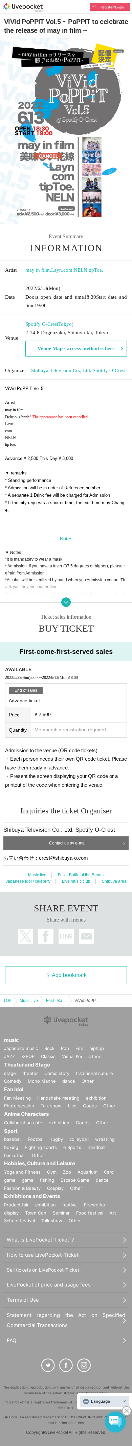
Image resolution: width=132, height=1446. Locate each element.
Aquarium (87, 1172)
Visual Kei (72, 1056)
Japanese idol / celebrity (28, 881)
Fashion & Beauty (22, 1188)
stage (10, 1073)
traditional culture (94, 1073)
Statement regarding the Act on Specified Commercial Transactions (66, 1320)
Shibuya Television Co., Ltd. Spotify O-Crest (78, 370)
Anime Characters (26, 1114)
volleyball (79, 1139)
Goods (90, 1105)
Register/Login (112, 7)
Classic (48, 1056)
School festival (19, 1220)
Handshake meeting (58, 1098)
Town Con (35, 1213)
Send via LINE (66, 936)
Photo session (19, 1105)
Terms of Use (23, 1300)
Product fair (16, 1204)
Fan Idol (13, 1089)
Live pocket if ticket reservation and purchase (23, 7)
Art (113, 1213)
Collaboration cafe (23, 1122)
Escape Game (75, 1180)
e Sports (72, 1147)
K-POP (28, 1056)
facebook (45, 936)
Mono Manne (42, 1081)
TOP (7, 1000)
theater (30, 1073)
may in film (37, 270)
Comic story (56, 1073)
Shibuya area (114, 881)
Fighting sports (41, 1147)
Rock (49, 1048)
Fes (79, 1048)
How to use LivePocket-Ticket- (44, 1255)
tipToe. (96, 270)
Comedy (12, 1081)
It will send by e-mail (86, 936)
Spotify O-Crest (41, 324)
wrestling (105, 1139)
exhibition (96, 1098)
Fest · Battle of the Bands (81, 875)
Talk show (51, 1105)
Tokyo (65, 324)
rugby (57, 1139)
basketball (14, 1155)
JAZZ (9, 1056)
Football (36, 1139)
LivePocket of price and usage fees (49, 1284)
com (67, 270)
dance (68, 1081)
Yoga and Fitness (22, 1172)
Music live (37, 875)
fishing (47, 1180)
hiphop (96, 1048)
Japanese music (21, 1048)
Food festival (89, 1213)
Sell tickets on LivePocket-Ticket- (44, 1270)
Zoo (67, 1172)
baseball (12, 1139)
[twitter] (48, 1365)
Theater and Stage (27, 1064)
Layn (56, 270)
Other (94, 1056)
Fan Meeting (17, 1098)
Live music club (76, 881)
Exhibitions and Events (32, 1196)
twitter (25, 936)
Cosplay (55, 1188)
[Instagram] (84, 1365)
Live (72, 1105)
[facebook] (66, 1365)
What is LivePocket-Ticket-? (40, 1239)
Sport (11, 1131)
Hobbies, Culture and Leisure (39, 1163)
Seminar (61, 1213)
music (11, 1040)
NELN (80, 270)
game (28, 1180)
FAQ (11, 1340)
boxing (11, 1147)
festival (70, 1204)
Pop (65, 1048)
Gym (52, 1172)
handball (96, 1147)
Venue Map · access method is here (76, 348)
